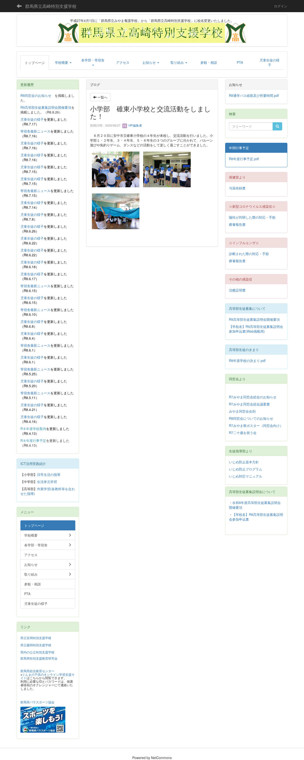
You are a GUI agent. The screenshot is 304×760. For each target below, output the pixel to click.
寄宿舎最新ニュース (35, 131)
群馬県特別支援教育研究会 (38, 658)
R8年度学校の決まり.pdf (247, 360)
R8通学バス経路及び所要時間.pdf (254, 95)
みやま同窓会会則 (242, 411)
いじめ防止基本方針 (244, 461)
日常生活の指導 (48, 474)
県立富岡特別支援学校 (35, 638)
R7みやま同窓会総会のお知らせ (252, 397)
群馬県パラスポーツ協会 (37, 702)
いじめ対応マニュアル (245, 476)
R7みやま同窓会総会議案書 (249, 404)
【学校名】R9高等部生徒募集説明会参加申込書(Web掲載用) (256, 329)
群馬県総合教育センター (37, 671)
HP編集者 (135, 125)
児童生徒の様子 (32, 119)
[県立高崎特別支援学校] (152, 32)
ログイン (280, 6)
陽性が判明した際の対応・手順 (252, 217)
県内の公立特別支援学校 (37, 652)
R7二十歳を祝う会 (242, 432)
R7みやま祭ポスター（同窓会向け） (256, 425)
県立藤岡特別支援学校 (35, 645)
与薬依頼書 (237, 188)
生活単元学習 (47, 481)
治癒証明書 (237, 290)
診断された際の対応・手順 (249, 253)
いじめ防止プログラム (245, 469)
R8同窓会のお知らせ (35, 95)
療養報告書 (237, 224)
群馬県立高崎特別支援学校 (50, 6)
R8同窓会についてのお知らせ (251, 418)
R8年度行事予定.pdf (244, 158)
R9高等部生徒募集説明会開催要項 (45, 107)
